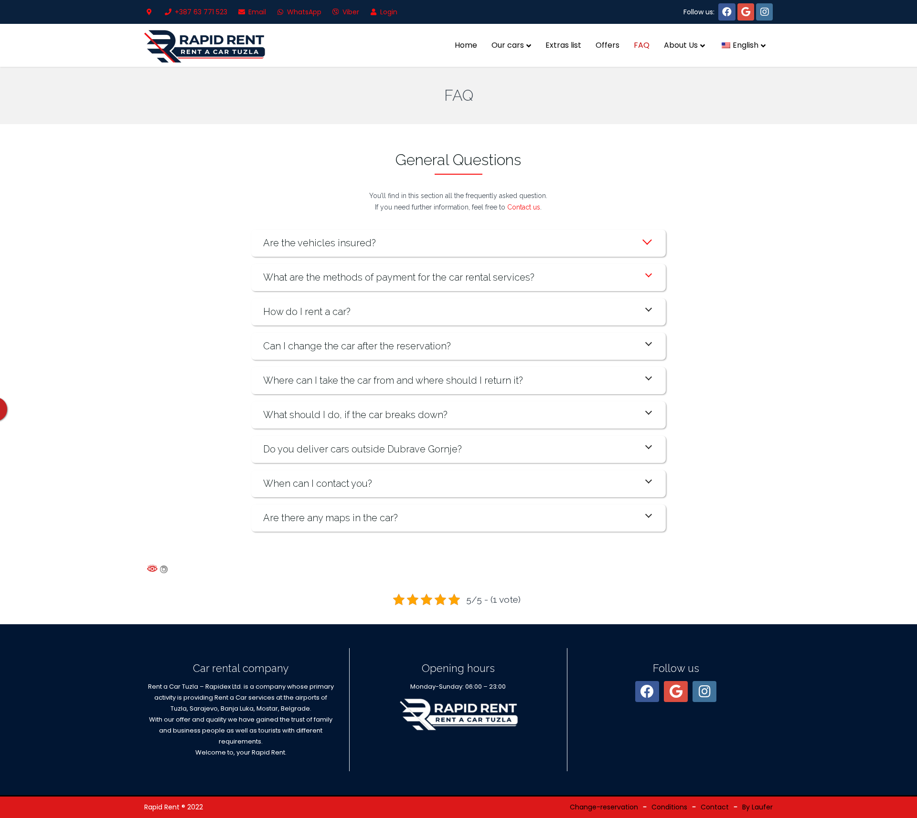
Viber (350, 12)
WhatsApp (303, 12)
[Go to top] (901, 802)
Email (256, 12)
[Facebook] (727, 12)
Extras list (563, 45)
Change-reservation (604, 807)
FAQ (642, 45)
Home (466, 45)
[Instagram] (764, 12)
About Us (681, 45)
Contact (715, 807)
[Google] (745, 12)
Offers (607, 45)
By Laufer (757, 807)
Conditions (669, 807)
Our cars (507, 45)
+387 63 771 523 (200, 12)
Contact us (523, 207)
